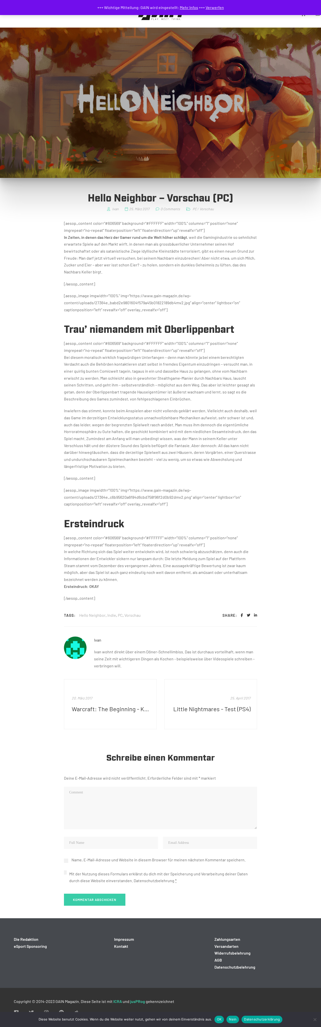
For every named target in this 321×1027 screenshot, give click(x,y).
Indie (111, 615)
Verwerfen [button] (215, 7)
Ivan (97, 640)
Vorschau (207, 209)
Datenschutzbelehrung (154, 880)
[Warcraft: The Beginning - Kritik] (110, 704)
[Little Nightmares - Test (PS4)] (210, 704)
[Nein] (314, 1019)
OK (219, 1019)
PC (195, 209)
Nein (232, 1019)
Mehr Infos (189, 7)
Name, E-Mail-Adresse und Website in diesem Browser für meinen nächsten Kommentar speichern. (158, 859)
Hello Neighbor (92, 615)
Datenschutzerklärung (262, 1019)
